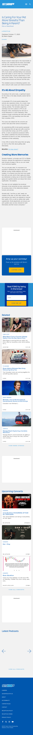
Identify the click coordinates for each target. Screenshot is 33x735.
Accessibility (6, 700)
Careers (4, 690)
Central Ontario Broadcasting (11, 726)
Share (4, 39)
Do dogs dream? (13, 149)
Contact (4, 707)
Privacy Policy (6, 717)
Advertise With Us (7, 693)
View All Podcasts (16, 669)
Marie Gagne (8, 36)
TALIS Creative (10, 727)
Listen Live (16, 270)
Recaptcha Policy (7, 710)
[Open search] (29, 4)
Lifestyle (6, 31)
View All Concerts (16, 589)
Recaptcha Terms (7, 714)
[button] (4, 651)
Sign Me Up (16, 303)
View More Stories (16, 445)
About (4, 697)
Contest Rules (6, 703)
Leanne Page (5, 347)
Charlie (4, 378)
